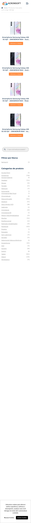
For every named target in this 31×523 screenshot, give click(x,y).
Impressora (5, 210)
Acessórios (5, 175)
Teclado (4, 186)
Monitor (4, 218)
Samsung (4, 162)
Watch (3, 257)
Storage (4, 248)
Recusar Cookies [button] (9, 517)
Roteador (4, 232)
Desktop (4, 202)
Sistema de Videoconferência (11, 240)
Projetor (4, 229)
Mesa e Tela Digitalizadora (10, 215)
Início (5, 8)
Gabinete (4, 207)
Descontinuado (6, 199)
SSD (2, 246)
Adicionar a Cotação (16, 43)
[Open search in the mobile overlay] (15, 149)
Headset (4, 180)
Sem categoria (6, 235)
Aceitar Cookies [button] (22, 517)
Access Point (5, 173)
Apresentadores (6, 177)
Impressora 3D (6, 213)
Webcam (4, 188)
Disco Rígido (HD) (7, 204)
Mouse (3, 183)
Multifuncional (6, 221)
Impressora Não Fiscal (8, 193)
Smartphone (5, 243)
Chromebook (5, 196)
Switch (3, 251)
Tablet (3, 254)
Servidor (4, 237)
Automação (5, 191)
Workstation (5, 259)
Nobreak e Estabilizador (9, 224)
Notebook (4, 226)
